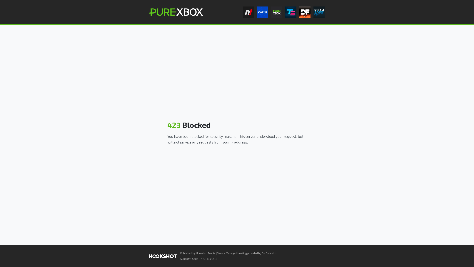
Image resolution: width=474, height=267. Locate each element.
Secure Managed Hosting (232, 253)
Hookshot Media (205, 253)
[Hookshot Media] (163, 256)
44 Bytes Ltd (269, 253)
